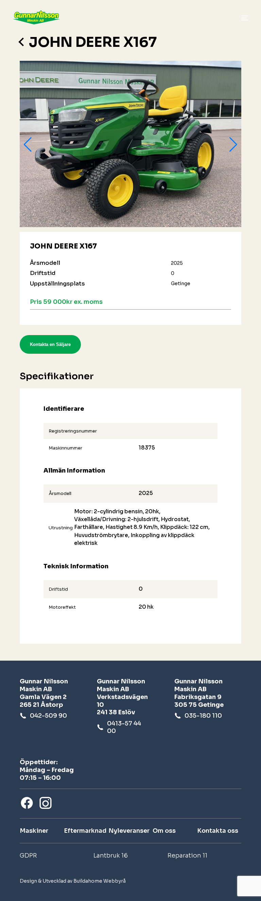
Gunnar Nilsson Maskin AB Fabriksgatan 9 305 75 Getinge (199, 693)
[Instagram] (45, 803)
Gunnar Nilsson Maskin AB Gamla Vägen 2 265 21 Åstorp (44, 693)
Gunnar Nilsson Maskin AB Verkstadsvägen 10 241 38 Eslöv (122, 697)
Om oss (164, 830)
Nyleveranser (129, 830)
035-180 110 (203, 715)
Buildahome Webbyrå (99, 881)
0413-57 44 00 (124, 727)
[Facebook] (27, 803)
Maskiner (34, 830)
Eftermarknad (85, 830)
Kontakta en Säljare (50, 344)
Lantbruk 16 (110, 855)
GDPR (28, 855)
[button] (27, 144)
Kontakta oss (217, 830)
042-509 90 (48, 715)
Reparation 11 (187, 855)
